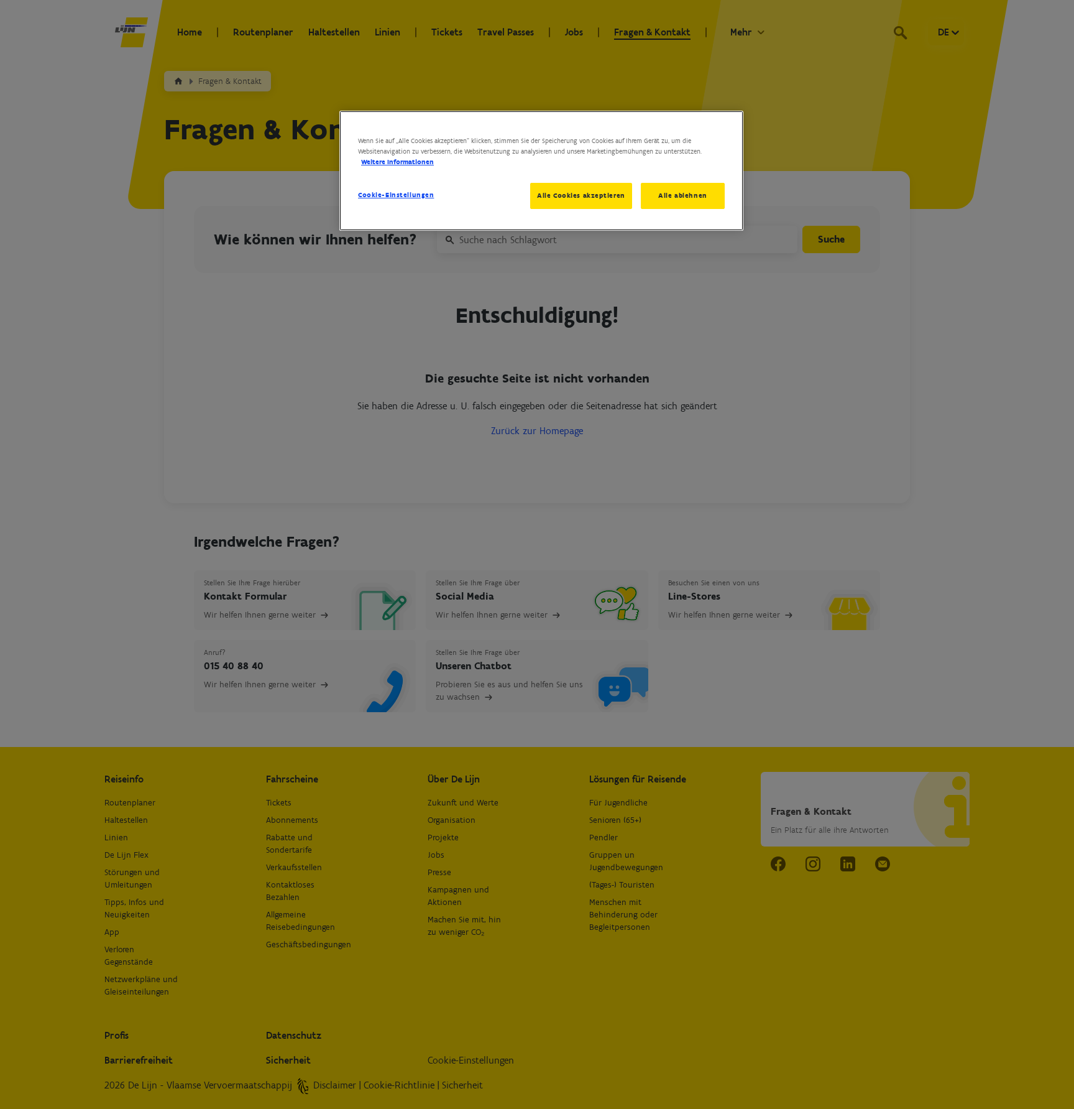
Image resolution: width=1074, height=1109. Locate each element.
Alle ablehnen (682, 195)
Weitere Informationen (397, 161)
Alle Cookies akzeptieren (581, 195)
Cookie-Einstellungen (396, 194)
